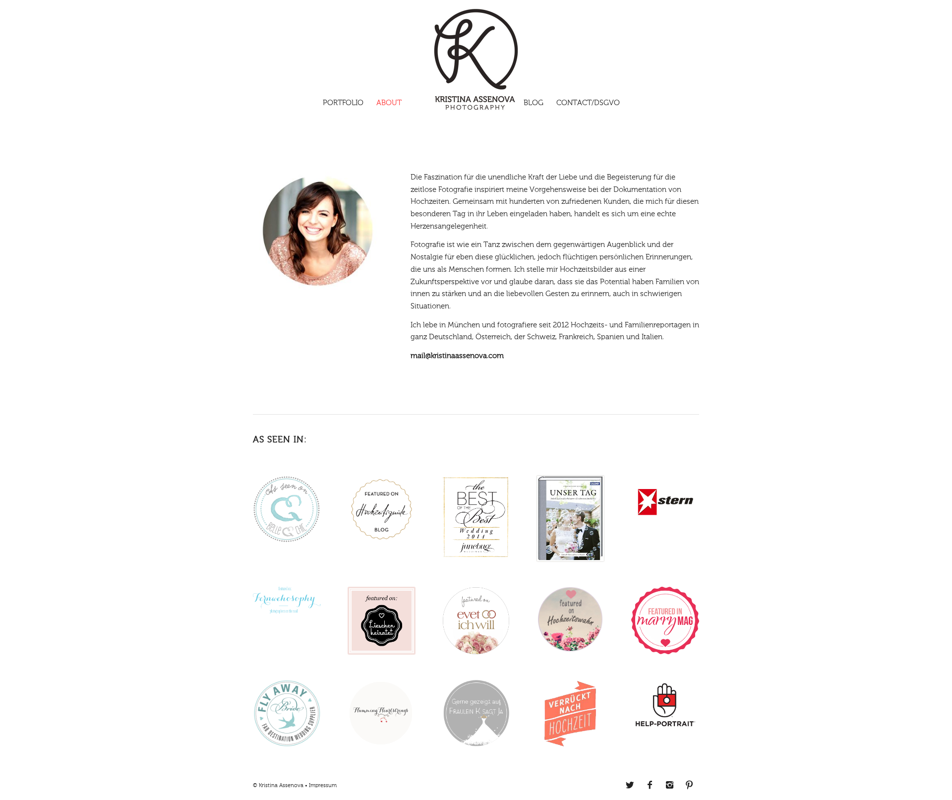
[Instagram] (669, 785)
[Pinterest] (689, 785)
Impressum (323, 786)
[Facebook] (649, 785)
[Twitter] (629, 785)
